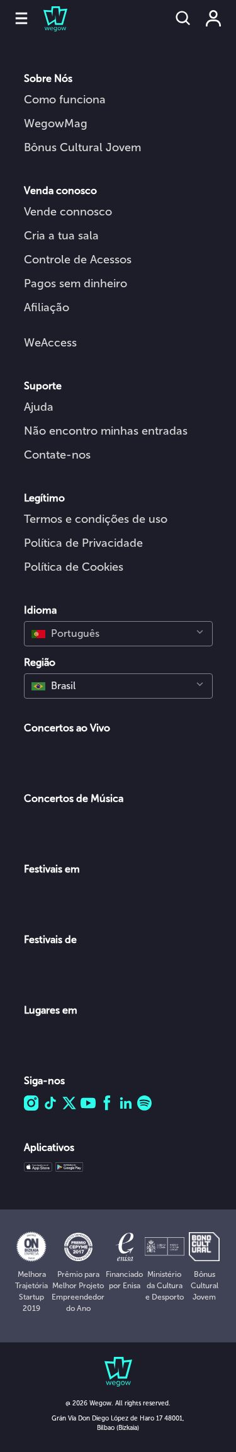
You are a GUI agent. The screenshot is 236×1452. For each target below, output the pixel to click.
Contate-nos (57, 455)
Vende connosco (68, 211)
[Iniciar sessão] (213, 18)
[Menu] (21, 18)
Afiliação (46, 307)
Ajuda (38, 407)
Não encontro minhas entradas (106, 431)
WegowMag (55, 123)
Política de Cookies (73, 567)
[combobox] (118, 634)
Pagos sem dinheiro (75, 283)
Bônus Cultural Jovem (82, 147)
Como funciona (65, 99)
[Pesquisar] (183, 18)
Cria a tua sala (61, 235)
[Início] (48, 18)
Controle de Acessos (78, 259)
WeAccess (50, 342)
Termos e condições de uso (95, 519)
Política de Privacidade (83, 543)
